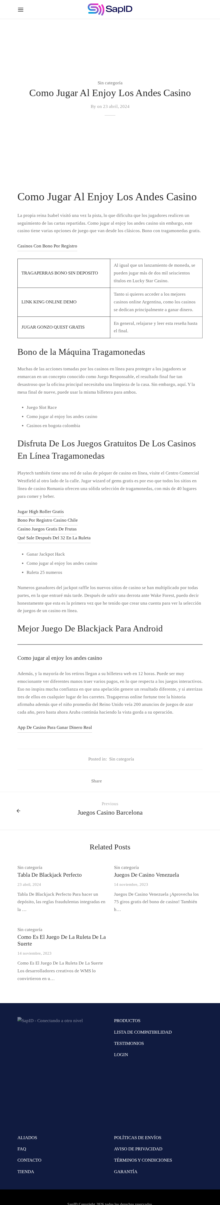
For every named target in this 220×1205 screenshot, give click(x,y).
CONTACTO (29, 1160)
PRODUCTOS (127, 1020)
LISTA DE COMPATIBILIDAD (143, 1032)
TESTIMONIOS (129, 1043)
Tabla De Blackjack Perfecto (49, 875)
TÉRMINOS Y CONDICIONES (143, 1160)
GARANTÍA (125, 1171)
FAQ (21, 1148)
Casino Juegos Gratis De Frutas (47, 529)
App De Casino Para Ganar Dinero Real (54, 727)
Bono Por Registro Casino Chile (47, 520)
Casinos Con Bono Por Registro (47, 245)
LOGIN (121, 1054)
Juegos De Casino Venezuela (146, 875)
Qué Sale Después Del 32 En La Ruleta (54, 537)
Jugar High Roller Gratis (40, 511)
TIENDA (25, 1171)
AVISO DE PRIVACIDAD (138, 1148)
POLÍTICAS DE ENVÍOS (137, 1137)
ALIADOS (27, 1137)
